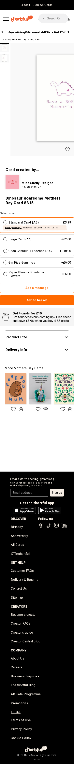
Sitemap (17, 597)
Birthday (7, 32)
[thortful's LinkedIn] (64, 527)
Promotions (19, 703)
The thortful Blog (23, 685)
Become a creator (24, 615)
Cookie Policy (21, 738)
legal (16, 712)
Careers (16, 667)
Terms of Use (21, 720)
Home (6, 39)
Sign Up (57, 492)
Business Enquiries (25, 676)
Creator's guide (22, 632)
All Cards (17, 545)
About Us (17, 658)
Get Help (18, 562)
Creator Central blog (25, 641)
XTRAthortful (20, 554)
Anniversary (19, 536)
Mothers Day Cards (22, 39)
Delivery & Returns (24, 580)
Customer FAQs (22, 571)
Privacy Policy (21, 729)
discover (18, 519)
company (18, 650)
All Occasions (51, 32)
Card (37, 39)
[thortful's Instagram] (56, 527)
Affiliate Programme (26, 694)
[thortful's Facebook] (41, 527)
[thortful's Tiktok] (49, 527)
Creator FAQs (20, 623)
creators (19, 606)
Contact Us (19, 588)
